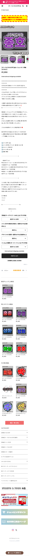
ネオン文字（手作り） (6, 461)
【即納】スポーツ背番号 (7, 452)
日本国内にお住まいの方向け (14, 260)
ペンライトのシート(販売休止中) (9, 480)
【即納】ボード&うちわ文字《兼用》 (9, 437)
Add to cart (14, 256)
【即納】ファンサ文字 (6, 442)
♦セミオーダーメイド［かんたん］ (9, 466)
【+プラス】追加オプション (7, 456)
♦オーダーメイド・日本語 (7, 471)
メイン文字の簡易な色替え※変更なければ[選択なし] (14, 225)
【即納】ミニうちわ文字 (6, 447)
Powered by (13, 540)
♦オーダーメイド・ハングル (7, 476)
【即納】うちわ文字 (5, 432)
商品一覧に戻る (14, 423)
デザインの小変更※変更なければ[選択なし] (14, 234)
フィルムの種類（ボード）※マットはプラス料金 (14, 243)
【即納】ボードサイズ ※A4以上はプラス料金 (14, 215)
